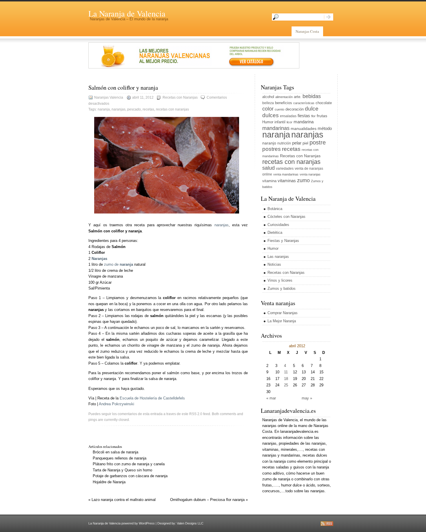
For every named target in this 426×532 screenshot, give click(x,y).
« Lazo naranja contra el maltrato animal (122, 499)
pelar (296, 142)
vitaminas (287, 180)
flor (313, 116)
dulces (270, 115)
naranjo (269, 143)
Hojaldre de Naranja (109, 482)
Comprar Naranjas (282, 313)
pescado (134, 109)
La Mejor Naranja (281, 321)
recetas (148, 109)
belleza (268, 103)
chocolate (324, 103)
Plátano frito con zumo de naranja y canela (129, 464)
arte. (297, 97)
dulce (311, 109)
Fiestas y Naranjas (283, 240)
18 (286, 379)
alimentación (284, 97)
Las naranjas (278, 256)
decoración (294, 109)
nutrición (284, 143)
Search (329, 17)
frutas (322, 115)
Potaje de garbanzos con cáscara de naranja (130, 476)
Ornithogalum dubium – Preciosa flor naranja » (209, 499)
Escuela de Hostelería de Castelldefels (152, 398)
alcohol (268, 97)
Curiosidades (278, 224)
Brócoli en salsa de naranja (115, 452)
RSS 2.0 (195, 414)
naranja (104, 109)
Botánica (274, 209)
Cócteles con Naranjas (286, 216)
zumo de (118, 264)
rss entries (327, 523)
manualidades (303, 128)
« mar (271, 398)
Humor (267, 122)
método (325, 128)
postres (271, 149)
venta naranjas (310, 174)
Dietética (274, 232)
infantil (279, 122)
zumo (303, 180)
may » (307, 398)
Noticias (274, 264)
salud (268, 168)
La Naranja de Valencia (126, 13)
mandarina (304, 121)
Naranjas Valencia (108, 97)
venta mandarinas (285, 174)
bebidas (312, 96)
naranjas (118, 109)
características (303, 103)
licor (289, 122)
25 (286, 385)
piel (305, 143)
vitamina (269, 181)
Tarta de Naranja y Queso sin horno (122, 470)
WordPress (147, 523)
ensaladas (288, 116)
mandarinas (276, 128)
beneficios (283, 103)
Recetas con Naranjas (180, 97)
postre (318, 142)
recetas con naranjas (172, 109)
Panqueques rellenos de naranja (119, 458)
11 (286, 372)
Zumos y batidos (281, 288)
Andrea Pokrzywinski (116, 404)
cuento (279, 109)
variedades (285, 169)
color (268, 109)
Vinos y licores (279, 280)
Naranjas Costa (307, 31)
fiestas (304, 115)
